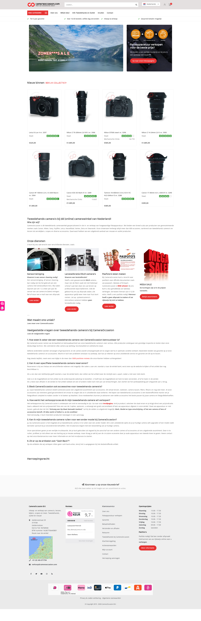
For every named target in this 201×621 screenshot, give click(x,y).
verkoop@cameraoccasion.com (44, 564)
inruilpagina (108, 403)
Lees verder (34, 300)
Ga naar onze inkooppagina (143, 61)
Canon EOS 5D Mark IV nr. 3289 (79, 193)
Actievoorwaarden (109, 545)
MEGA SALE (64, 13)
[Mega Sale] (157, 264)
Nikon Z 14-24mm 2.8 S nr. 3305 (154, 132)
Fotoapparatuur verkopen (112, 515)
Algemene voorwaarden (111, 598)
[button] (32, 48)
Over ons (54, 13)
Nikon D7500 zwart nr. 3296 (115, 132)
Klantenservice (108, 506)
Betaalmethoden (108, 524)
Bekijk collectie (55, 83)
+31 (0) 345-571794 (39, 560)
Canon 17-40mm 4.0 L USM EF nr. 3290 (157, 193)
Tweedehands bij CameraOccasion (115, 537)
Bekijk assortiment (149, 296)
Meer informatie (147, 548)
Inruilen (101, 13)
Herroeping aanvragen (111, 558)
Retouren (105, 532)
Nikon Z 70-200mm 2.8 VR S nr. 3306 (81, 132)
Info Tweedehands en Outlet (83, 13)
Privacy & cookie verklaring (90, 598)
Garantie (105, 520)
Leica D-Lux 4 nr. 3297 (38, 132)
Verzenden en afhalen (110, 528)
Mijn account (107, 549)
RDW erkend (123, 286)
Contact (110, 13)
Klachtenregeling (109, 541)
